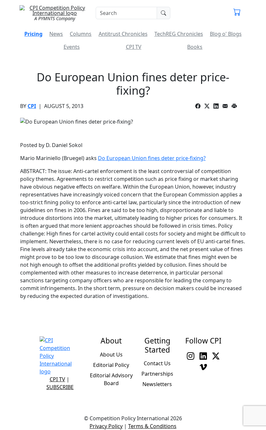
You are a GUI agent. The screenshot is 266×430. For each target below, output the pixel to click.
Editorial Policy (111, 365)
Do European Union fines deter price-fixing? (152, 158)
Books (194, 46)
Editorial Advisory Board (111, 379)
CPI (32, 106)
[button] (237, 13)
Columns (80, 33)
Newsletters (157, 384)
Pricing (33, 33)
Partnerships (157, 373)
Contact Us (157, 363)
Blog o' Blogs (226, 33)
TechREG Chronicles (178, 33)
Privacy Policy (106, 426)
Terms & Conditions (152, 426)
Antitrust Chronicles (123, 33)
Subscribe (60, 387)
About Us (111, 354)
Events (72, 46)
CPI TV (133, 46)
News (56, 33)
